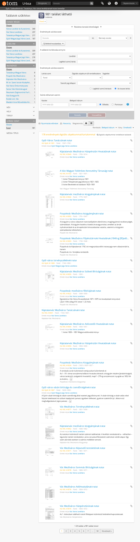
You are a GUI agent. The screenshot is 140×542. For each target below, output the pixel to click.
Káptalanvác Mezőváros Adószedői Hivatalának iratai (87, 323)
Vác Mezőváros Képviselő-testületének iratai (82, 448)
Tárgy (10, 115)
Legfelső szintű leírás (67, 61)
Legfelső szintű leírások (101, 88)
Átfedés (105, 104)
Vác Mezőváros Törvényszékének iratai (79, 406)
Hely (9, 111)
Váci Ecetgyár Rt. (13, 95)
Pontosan (118, 104)
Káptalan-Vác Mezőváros (16, 79)
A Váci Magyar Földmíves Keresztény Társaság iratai (86, 170)
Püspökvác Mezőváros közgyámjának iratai (82, 213)
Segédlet (106, 73)
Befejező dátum (76, 100)
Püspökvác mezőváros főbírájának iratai (80, 290)
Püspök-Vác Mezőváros (15, 76)
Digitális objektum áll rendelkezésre (86, 73)
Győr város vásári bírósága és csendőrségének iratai (69, 387)
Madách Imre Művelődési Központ (20, 102)
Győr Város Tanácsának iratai (57, 140)
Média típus (12, 133)
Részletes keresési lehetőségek (86, 27)
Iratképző (12, 65)
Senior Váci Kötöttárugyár (16, 89)
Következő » (107, 531)
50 (97, 531)
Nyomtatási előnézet (49, 123)
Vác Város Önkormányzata (17, 86)
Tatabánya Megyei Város (16, 72)
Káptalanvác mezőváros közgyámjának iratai (82, 194)
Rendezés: (97, 127)
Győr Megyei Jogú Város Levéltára (19, 38)
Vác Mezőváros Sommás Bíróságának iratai (82, 467)
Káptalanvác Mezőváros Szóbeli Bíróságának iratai (85, 271)
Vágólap (102, 3)
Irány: (120, 127)
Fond (8, 128)
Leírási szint (13, 121)
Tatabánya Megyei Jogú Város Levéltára (22, 35)
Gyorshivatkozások (116, 3)
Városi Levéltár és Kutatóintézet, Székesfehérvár (25, 29)
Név (8, 107)
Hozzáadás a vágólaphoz (131, 140)
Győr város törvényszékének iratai (59, 260)
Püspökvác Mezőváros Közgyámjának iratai (82, 362)
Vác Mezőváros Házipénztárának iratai (79, 505)
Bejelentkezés (129, 3)
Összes (9, 25)
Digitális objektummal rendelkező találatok (114, 135)
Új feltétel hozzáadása (52, 43)
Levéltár (11, 43)
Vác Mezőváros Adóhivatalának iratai (79, 486)
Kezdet (44, 100)
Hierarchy (66, 123)
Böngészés (42, 3)
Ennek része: (13, 21)
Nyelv (109, 3)
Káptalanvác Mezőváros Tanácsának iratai (63, 310)
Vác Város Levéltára (14, 32)
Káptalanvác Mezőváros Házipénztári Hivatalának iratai (88, 151)
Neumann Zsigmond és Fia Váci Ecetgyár (22, 92)
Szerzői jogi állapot (68, 83)
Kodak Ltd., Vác (12, 99)
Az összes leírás (123, 88)
